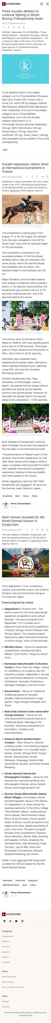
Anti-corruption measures (13, 987)
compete (25, 484)
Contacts (6, 1007)
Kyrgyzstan (32, 880)
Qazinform (15, 190)
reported (22, 860)
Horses (26, 496)
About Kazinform (9, 976)
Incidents (6, 962)
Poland (34, 496)
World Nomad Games (11, 885)
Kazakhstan (7, 496)
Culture (33, 885)
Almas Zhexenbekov (21, 503)
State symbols (8, 982)
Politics (5, 941)
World (4, 957)
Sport (5, 150)
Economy (6, 947)
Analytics (6, 952)
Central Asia (20, 880)
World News (7, 880)
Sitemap (5, 1001)
